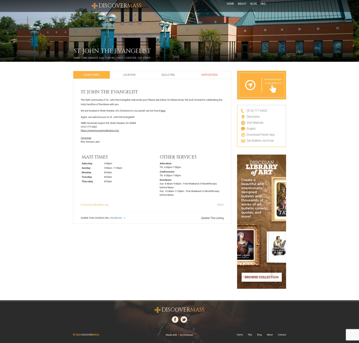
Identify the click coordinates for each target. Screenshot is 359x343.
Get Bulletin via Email (260, 140)
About (242, 3)
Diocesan (188, 335)
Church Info (92, 74)
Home (230, 3)
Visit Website (255, 122)
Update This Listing (212, 218)
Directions (253, 116)
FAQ (263, 3)
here (163, 110)
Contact (282, 334)
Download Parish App (261, 134)
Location (129, 74)
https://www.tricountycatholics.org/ (100, 130)
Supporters (209, 74)
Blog (253, 3)
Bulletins (168, 74)
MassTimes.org (100, 204)
